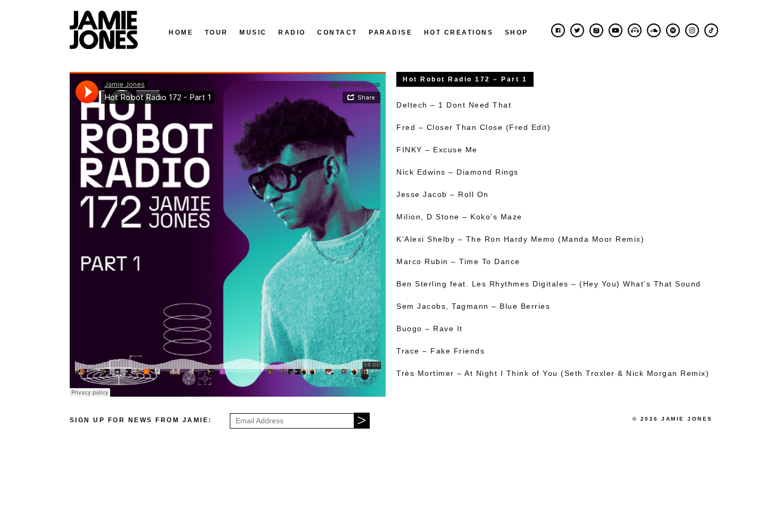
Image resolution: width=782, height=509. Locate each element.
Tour (216, 32)
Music (253, 32)
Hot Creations (459, 32)
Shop (516, 32)
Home (181, 32)
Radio (292, 32)
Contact (337, 32)
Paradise (390, 32)
